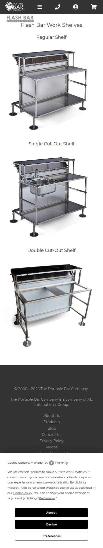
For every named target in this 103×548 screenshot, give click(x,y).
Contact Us (51, 434)
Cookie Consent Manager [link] (26, 462)
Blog (52, 428)
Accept (51, 512)
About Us (52, 415)
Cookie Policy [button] (22, 493)
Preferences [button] (47, 498)
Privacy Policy (52, 441)
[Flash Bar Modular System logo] (20, 19)
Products (52, 422)
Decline (51, 524)
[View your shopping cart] (94, 7)
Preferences (51, 536)
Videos (52, 447)
